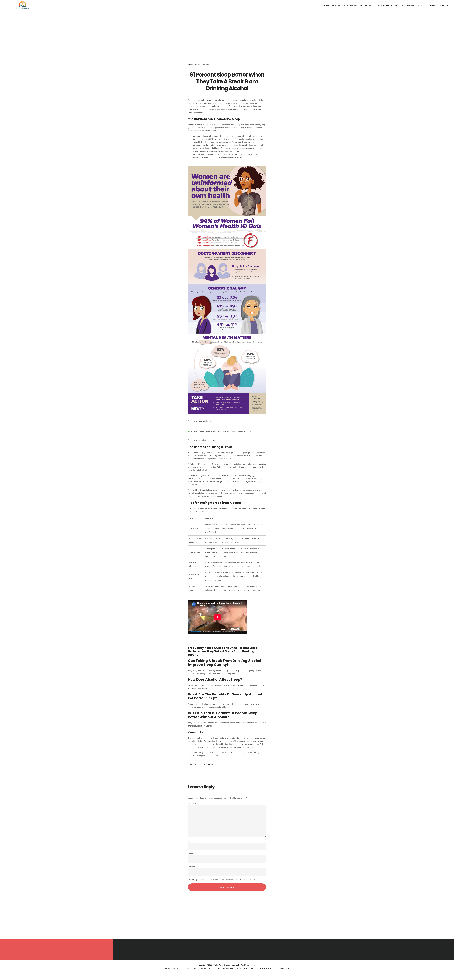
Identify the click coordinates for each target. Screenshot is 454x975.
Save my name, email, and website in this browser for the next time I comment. (222, 879)
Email (191, 854)
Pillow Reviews (206, 764)
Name (191, 841)
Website (191, 867)
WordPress (245, 965)
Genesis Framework (231, 965)
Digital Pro (217, 965)
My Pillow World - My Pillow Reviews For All (22, 5)
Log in (253, 965)
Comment (192, 803)
